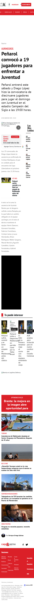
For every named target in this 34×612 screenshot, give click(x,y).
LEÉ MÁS (14, 178)
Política (3, 561)
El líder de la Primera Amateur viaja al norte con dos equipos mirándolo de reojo (22, 350)
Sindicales (8, 12)
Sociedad (4, 568)
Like (9, 567)
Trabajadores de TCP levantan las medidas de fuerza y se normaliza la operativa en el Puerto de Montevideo (16, 498)
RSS (28, 574)
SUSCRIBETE (26, 5)
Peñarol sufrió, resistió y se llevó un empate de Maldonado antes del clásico (16, 188)
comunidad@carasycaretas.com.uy (10, 591)
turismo (4, 433)
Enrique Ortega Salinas (16, 535)
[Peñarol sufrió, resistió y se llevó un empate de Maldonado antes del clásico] (6, 181)
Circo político (5, 524)
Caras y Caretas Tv (16, 559)
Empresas (10, 570)
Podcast (16, 564)
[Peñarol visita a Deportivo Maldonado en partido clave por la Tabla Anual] (13, 332)
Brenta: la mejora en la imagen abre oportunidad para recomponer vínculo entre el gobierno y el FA (17, 410)
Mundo (17, 12)
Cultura (10, 563)
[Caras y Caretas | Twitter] (27, 545)
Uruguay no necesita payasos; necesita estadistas (15, 528)
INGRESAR (15, 5)
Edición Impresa (16, 568)
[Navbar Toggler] (5, 5)
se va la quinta (24, 331)
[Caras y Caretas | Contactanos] (30, 544)
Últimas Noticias (3, 557)
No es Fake (4, 463)
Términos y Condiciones (7, 582)
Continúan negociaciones (9, 494)
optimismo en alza (17, 397)
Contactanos (30, 569)
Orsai (25, 12)
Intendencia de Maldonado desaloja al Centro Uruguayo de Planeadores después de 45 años (16, 438)
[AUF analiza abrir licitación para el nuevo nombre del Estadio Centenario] (30, 333)
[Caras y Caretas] (8, 546)
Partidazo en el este (16, 329)
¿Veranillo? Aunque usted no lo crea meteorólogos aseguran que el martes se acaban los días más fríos (16, 468)
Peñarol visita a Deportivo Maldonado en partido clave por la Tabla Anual (14, 344)
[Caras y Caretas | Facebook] (23, 544)
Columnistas (4, 565)
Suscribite (15, 137)
